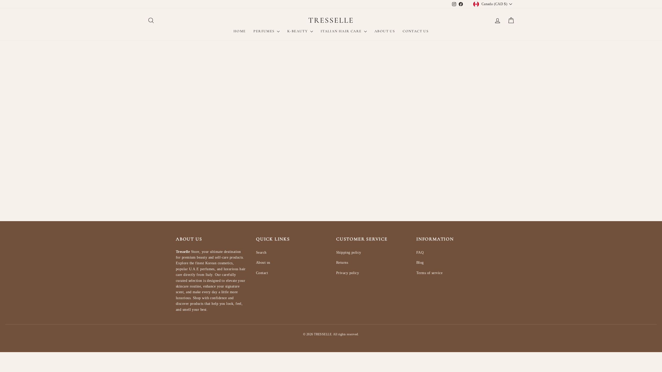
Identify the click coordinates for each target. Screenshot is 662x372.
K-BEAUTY (298, 31)
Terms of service (429, 273)
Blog (420, 263)
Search (261, 252)
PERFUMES (264, 31)
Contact (262, 273)
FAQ (420, 252)
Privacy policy (347, 273)
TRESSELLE (331, 20)
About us (263, 263)
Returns (342, 263)
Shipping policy (348, 252)
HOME (240, 31)
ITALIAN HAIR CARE (342, 31)
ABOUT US (384, 31)
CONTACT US (415, 31)
